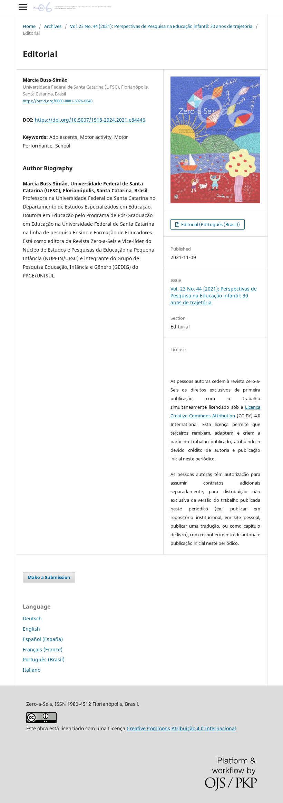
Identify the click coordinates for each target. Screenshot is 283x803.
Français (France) (42, 649)
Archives (52, 26)
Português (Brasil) (44, 659)
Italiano (31, 670)
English (31, 629)
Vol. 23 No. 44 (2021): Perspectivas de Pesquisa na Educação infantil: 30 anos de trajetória (161, 26)
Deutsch (32, 618)
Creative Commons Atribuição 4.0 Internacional (181, 728)
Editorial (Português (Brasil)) (210, 224)
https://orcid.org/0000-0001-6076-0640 (57, 101)
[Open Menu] (23, 7)
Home (29, 26)
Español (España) (43, 639)
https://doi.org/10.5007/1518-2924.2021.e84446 (90, 119)
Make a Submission (49, 577)
